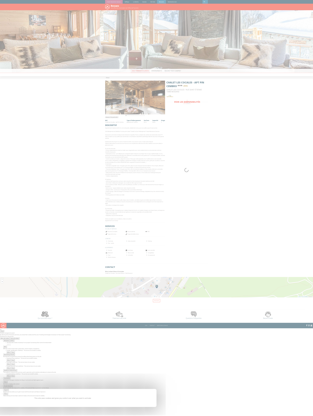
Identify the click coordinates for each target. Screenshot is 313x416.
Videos (5, 393)
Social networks (8, 386)
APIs (5, 346)
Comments (7, 378)
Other (5, 382)
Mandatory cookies (9, 340)
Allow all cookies (5, 338)
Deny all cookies (15, 338)
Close (2, 331)
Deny (13, 352)
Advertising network (9, 354)
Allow (8, 344)
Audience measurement (10, 370)
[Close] (0, 329)
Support (6, 390)
